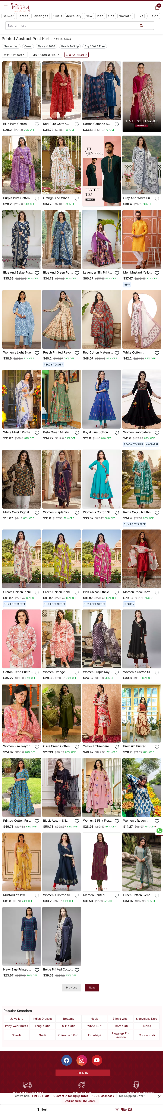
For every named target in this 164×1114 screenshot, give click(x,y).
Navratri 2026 (46, 46)
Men (100, 16)
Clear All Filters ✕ (76, 54)
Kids (111, 16)
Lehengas (40, 16)
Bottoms (68, 1018)
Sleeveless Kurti (146, 1018)
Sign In (83, 1073)
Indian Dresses (43, 1018)
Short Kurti (121, 1026)
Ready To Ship (70, 46)
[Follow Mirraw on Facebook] (66, 1060)
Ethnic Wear (121, 1018)
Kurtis (57, 16)
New (89, 16)
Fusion (153, 16)
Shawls (16, 1035)
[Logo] (20, 7)
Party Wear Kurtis (16, 1026)
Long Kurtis (42, 1026)
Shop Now (25, 113)
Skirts (42, 1035)
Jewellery (74, 16)
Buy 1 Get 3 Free (95, 46)
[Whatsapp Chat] (159, 831)
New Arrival (11, 46)
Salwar (8, 16)
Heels (94, 1018)
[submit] (141, 26)
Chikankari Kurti (68, 1035)
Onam (28, 46)
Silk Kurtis (68, 1026)
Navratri (125, 16)
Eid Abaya (94, 1035)
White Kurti (94, 1026)
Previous (71, 987)
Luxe (140, 16)
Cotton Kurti (147, 1035)
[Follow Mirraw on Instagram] (81, 1060)
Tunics (146, 1026)
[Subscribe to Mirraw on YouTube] (97, 1060)
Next (92, 987)
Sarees (23, 16)
